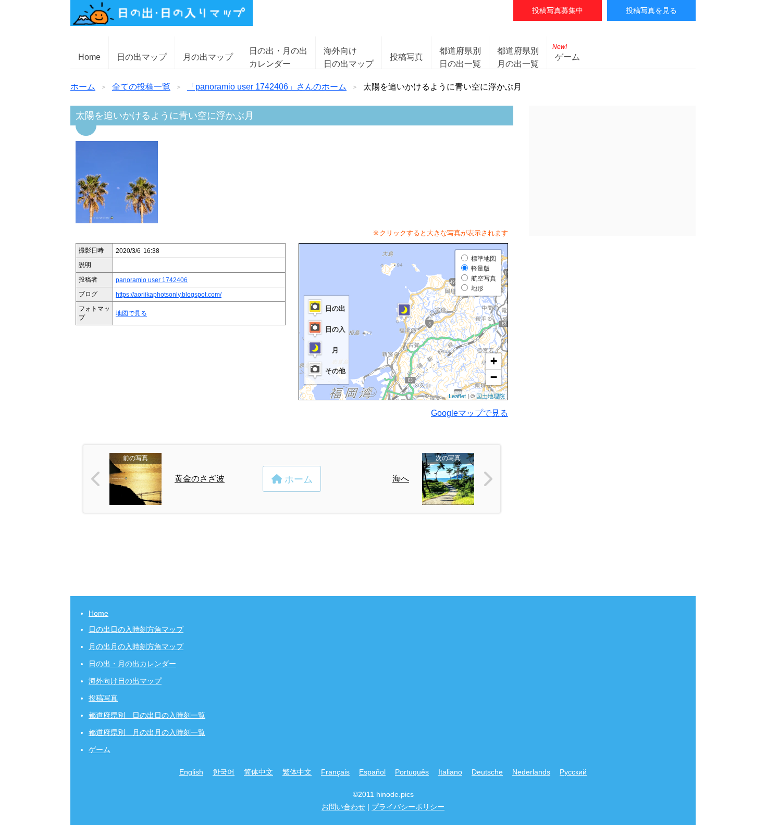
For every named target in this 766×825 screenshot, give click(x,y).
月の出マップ (208, 57)
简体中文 (258, 772)
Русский (573, 772)
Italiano (450, 772)
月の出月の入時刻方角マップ (136, 646)
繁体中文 (297, 772)
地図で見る (131, 313)
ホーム (82, 86)
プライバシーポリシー (408, 807)
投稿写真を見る (651, 10)
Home (89, 57)
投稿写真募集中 (557, 10)
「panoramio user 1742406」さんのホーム (267, 86)
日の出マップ (142, 57)
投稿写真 (406, 57)
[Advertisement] (612, 171)
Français (335, 772)
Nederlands (531, 772)
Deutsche (487, 772)
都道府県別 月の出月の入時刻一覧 (147, 732)
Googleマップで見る (469, 413)
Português (412, 772)
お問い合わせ (343, 807)
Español (372, 772)
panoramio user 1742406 (152, 280)
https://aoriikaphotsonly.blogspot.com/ (168, 294)
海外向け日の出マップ (125, 681)
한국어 (223, 772)
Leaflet (457, 395)
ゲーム (566, 52)
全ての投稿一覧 (141, 86)
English (191, 772)
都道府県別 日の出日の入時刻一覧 (147, 715)
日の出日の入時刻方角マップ (136, 629)
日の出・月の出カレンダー (132, 663)
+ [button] (493, 360)
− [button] (493, 377)
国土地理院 (490, 395)
